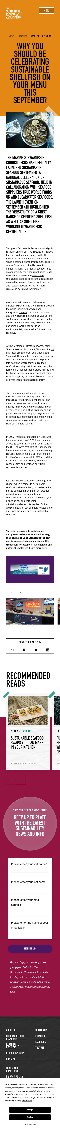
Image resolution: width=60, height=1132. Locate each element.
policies (42, 400)
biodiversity (37, 407)
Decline (30, 1117)
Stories (34, 36)
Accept (30, 1110)
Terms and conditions (12, 1069)
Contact (10, 1059)
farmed (10, 370)
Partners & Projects (12, 1046)
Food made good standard (15, 1037)
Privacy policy (14, 1076)
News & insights (18, 36)
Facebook (40, 1042)
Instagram (41, 1030)
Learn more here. (38, 548)
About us (11, 1030)
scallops (23, 313)
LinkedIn (40, 1036)
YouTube (39, 1047)
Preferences (30, 1125)
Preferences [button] (27, 1101)
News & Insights (15, 1053)
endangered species (34, 380)
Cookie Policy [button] (15, 1097)
